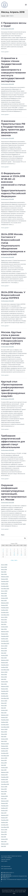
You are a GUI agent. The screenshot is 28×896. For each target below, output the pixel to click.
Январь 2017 (4, 817)
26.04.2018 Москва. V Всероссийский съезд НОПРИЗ (13, 295)
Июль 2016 (4, 832)
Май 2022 (3, 679)
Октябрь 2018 (4, 781)
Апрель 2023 (4, 655)
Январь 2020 (4, 746)
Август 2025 (4, 591)
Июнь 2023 (4, 650)
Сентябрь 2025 (5, 588)
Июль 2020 (4, 731)
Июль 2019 (4, 760)
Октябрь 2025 (4, 586)
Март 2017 (3, 812)
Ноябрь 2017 (4, 808)
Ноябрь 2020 (4, 722)
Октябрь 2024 (5, 612)
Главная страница (5, 859)
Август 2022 (4, 672)
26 (14, 555)
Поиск (2, 534)
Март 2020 (4, 741)
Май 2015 (3, 846)
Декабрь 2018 (4, 777)
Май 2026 (3, 571)
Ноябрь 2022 (4, 667)
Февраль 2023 (5, 660)
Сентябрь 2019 (5, 755)
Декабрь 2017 (4, 805)
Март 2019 (3, 770)
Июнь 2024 (4, 622)
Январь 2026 (4, 579)
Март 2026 (4, 574)
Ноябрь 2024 (4, 610)
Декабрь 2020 (5, 719)
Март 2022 (4, 684)
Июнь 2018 (4, 791)
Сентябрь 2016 (5, 827)
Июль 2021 (4, 703)
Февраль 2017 (4, 815)
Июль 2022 (4, 674)
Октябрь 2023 (4, 641)
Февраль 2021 (4, 715)
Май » (15, 560)
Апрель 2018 (4, 796)
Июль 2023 (4, 648)
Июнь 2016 (4, 834)
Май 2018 (3, 793)
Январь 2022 (4, 688)
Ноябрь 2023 (4, 638)
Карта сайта (4, 861)
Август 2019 (4, 758)
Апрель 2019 (4, 767)
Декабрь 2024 (5, 607)
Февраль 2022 (5, 686)
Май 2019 (3, 765)
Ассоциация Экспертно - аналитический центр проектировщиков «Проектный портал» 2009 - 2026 (14, 891)
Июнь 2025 (4, 595)
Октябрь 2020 (5, 724)
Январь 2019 (4, 774)
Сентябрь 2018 (5, 784)
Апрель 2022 (4, 681)
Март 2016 (3, 841)
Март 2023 (4, 657)
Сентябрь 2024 (5, 614)
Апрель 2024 (4, 626)
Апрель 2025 (4, 598)
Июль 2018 (4, 789)
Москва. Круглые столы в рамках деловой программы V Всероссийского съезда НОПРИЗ (13, 338)
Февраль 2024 (5, 631)
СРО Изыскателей (5, 866)
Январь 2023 (4, 662)
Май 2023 (3, 653)
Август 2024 (4, 617)
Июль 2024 (4, 619)
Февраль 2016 (4, 844)
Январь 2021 (4, 717)
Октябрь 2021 (4, 696)
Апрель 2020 (4, 739)
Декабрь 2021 (4, 691)
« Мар (12, 560)
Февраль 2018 (4, 801)
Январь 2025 (4, 605)
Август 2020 (4, 729)
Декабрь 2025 (4, 581)
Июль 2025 (4, 593)
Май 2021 (3, 707)
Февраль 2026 (5, 576)
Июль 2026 (4, 567)
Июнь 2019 (4, 762)
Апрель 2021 (4, 710)
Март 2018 (3, 798)
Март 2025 (4, 600)
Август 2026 (4, 564)
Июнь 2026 (4, 569)
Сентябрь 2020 (5, 727)
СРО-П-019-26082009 (6, 857)
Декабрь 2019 (4, 748)
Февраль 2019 (4, 772)
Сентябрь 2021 (5, 698)
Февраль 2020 (5, 743)
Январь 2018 (4, 803)
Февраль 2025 (5, 602)
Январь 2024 (4, 634)
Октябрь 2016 (4, 824)
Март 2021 (3, 712)
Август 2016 (4, 829)
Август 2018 (4, 786)
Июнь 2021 (4, 705)
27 (17, 555)
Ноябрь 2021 (4, 693)
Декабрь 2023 (4, 636)
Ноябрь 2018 (4, 779)
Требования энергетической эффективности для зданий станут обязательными (13, 441)
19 (14, 553)
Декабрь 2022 (5, 665)
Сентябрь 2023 (5, 643)
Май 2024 (3, 624)
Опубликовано (7, 28)
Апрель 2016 (4, 839)
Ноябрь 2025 (4, 583)
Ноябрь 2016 (4, 822)
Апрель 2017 (4, 810)
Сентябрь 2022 (5, 669)
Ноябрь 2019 (4, 750)
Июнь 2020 (4, 734)
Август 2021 (4, 700)
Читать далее (4, 51)
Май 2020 (3, 736)
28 (21, 555)
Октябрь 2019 (4, 753)
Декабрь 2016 (4, 820)
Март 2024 (4, 629)
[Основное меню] (26, 5)
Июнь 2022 (4, 676)
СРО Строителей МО (6, 868)
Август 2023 (4, 645)
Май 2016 (3, 836)
